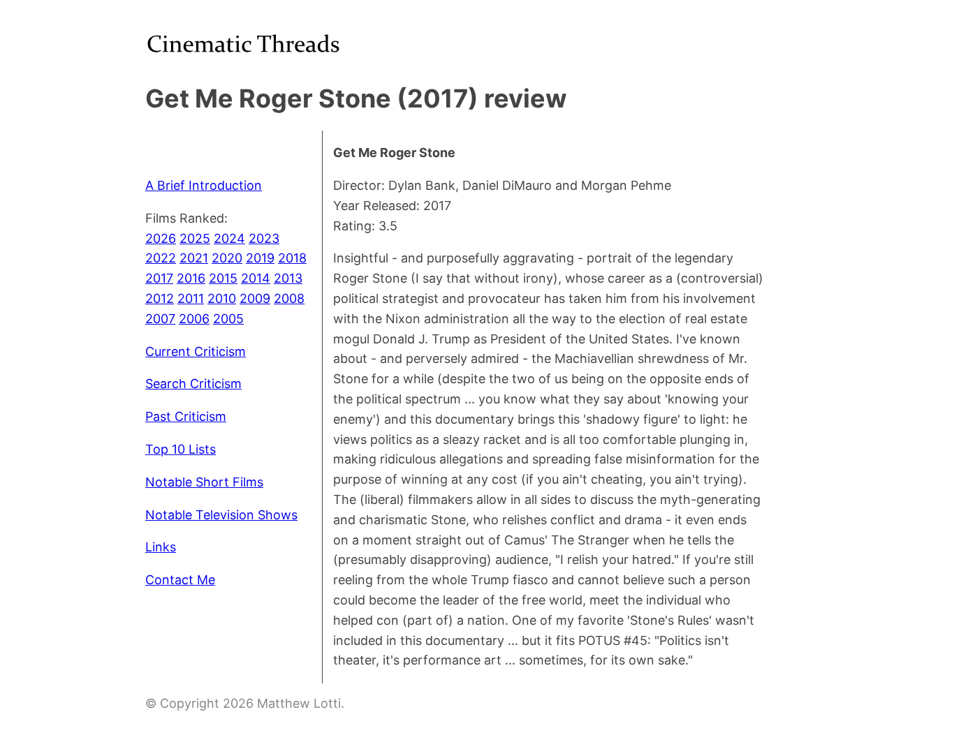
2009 (255, 298)
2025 (194, 238)
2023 (264, 238)
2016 (191, 278)
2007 (160, 318)
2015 (223, 278)
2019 (260, 258)
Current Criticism (195, 351)
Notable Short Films (204, 482)
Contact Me (180, 579)
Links (160, 547)
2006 (194, 318)
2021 (193, 258)
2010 (221, 298)
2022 (160, 258)
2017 (159, 278)
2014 (255, 278)
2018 (292, 258)
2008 (289, 298)
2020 (227, 258)
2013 (288, 278)
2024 (229, 238)
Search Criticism (193, 383)
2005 (228, 318)
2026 (160, 238)
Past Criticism (185, 416)
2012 (159, 298)
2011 (190, 298)
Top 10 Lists (180, 449)
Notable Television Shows (221, 514)
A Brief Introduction (203, 185)
